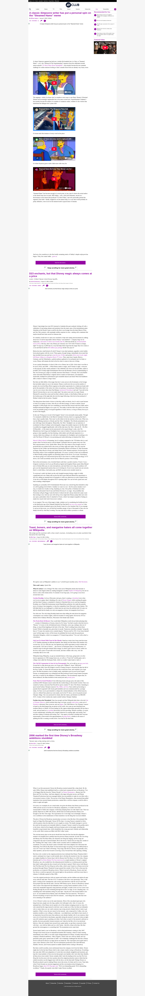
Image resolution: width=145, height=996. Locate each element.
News (46, 9)
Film (61, 9)
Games (78, 9)
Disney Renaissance (69, 792)
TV (53, 9)
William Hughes (34, 18)
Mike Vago (33, 537)
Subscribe (87, 9)
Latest (37, 9)
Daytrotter (51, 1)
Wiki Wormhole (41, 541)
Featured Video (99, 40)
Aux (97, 9)
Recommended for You (102, 12)
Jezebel (41, 1)
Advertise (60, 983)
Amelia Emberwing (35, 281)
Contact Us (96, 983)
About (47, 983)
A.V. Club (35, 1)
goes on (54, 256)
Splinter (46, 1)
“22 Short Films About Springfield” (52, 65)
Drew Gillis (33, 743)
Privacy (89, 983)
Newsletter (106, 9)
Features (34, 20)
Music (69, 9)
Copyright (82, 983)
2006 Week (40, 747)
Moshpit (57, 1)
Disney (39, 285)
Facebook (75, 983)
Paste (30, 1)
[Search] (29, 9)
